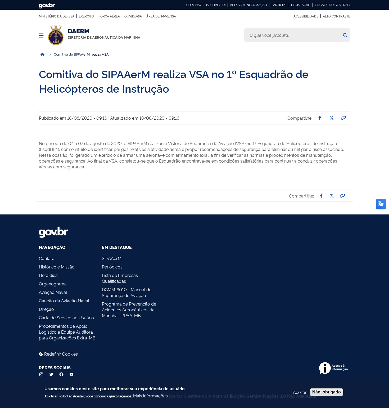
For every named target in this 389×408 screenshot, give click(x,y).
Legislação (300, 5)
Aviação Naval (53, 292)
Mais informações (150, 395)
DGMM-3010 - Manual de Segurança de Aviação (126, 292)
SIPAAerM (111, 258)
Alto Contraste (336, 16)
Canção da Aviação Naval (64, 300)
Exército (86, 16)
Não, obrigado (326, 392)
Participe (279, 5)
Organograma (53, 283)
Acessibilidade (305, 16)
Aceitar (300, 392)
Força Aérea (109, 16)
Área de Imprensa (161, 16)
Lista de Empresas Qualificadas (120, 278)
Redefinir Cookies (60, 354)
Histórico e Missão (57, 267)
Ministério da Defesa (56, 16)
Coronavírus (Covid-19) (205, 5)
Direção (46, 309)
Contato (47, 258)
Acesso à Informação (248, 5)
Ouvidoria (133, 16)
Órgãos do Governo (332, 5)
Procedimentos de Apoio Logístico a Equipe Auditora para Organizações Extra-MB (67, 331)
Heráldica (48, 275)
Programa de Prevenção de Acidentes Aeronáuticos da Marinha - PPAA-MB (129, 309)
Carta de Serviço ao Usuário (66, 317)
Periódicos (112, 267)
